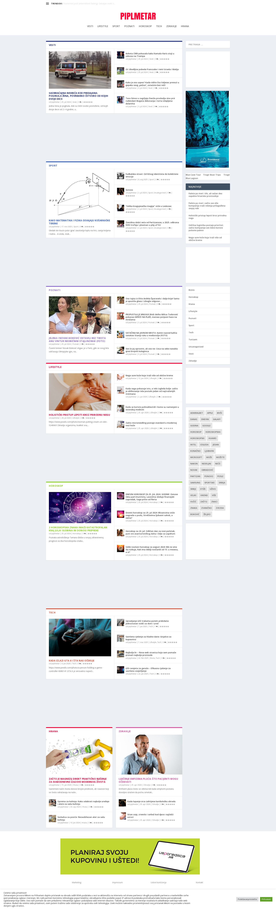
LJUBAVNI (209, 451)
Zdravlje (171, 26)
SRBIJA (222, 482)
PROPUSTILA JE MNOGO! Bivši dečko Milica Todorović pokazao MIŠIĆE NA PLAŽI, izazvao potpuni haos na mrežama (152, 317)
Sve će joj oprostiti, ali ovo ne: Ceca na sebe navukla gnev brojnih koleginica (152, 350)
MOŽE (209, 457)
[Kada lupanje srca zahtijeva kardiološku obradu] (122, 802)
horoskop (195, 432)
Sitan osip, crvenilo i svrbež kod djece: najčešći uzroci (150, 815)
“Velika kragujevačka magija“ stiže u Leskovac (149, 206)
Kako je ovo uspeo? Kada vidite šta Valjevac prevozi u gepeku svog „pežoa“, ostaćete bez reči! (152, 83)
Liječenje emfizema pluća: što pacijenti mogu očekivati (148, 780)
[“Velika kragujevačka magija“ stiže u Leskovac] (120, 207)
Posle (220, 476)
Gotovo (129, 189)
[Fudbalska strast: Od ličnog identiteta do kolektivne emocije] (120, 175)
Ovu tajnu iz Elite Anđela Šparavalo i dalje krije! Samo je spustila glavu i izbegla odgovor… (152, 300)
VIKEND (204, 495)
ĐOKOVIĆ (194, 514)
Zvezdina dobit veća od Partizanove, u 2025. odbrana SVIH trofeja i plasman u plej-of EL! (152, 223)
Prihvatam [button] (266, 899)
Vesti (90, 26)
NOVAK (193, 470)
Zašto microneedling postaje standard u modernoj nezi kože (151, 424)
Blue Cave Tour (193, 174)
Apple (210, 413)
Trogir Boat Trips (212, 174)
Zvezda (220, 508)
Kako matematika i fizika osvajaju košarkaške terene (79, 222)
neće (217, 463)
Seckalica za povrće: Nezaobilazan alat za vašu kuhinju (81, 818)
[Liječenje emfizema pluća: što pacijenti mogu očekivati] (149, 755)
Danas (193, 419)
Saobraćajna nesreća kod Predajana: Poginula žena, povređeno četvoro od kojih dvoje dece (78, 96)
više (214, 495)
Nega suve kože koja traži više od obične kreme (149, 375)
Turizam (193, 339)
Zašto (203, 501)
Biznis (152, 658)
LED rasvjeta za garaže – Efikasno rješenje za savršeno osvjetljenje (148, 669)
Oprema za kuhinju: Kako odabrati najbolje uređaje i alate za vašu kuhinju (83, 802)
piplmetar (56, 102)
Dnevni (205, 419)
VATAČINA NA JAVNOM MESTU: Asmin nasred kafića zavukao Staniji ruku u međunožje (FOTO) (151, 334)
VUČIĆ (193, 501)
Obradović (207, 470)
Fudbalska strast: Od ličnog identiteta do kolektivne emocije (152, 175)
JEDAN (216, 444)
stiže (203, 489)
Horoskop (145, 26)
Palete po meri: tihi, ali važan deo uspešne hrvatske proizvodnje (205, 194)
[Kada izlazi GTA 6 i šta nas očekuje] (80, 637)
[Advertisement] (114, 138)
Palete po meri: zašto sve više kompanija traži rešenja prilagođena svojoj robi (207, 206)
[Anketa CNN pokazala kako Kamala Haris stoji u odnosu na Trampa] (120, 55)
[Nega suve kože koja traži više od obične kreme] (120, 377)
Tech (159, 26)
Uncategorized (160, 193)
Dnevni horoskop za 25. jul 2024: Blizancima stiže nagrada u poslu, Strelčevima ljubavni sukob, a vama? (150, 515)
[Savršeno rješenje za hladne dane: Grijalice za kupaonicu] (120, 638)
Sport (116, 26)
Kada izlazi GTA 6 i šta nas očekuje (71, 660)
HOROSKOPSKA (213, 432)
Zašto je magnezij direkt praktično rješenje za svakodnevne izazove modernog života (78, 780)
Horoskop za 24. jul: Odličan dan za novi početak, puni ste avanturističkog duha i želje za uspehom (150, 532)
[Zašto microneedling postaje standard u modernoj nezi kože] (120, 424)
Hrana (185, 26)
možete (220, 457)
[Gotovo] (120, 191)
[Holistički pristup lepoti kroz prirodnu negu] (80, 392)
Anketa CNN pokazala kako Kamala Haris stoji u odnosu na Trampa (150, 54)
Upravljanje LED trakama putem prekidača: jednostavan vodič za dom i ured (147, 622)
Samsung (195, 482)
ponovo (208, 476)
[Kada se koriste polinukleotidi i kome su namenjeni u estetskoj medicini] (120, 408)
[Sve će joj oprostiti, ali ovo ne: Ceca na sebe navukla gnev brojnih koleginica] (120, 350)
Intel (193, 444)
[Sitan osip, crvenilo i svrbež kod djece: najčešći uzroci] (122, 816)
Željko (207, 514)
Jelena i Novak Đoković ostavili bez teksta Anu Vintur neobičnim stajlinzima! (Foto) (77, 340)
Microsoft (196, 457)
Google (206, 425)
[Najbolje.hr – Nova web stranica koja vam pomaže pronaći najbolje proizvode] (120, 654)
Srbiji (193, 489)
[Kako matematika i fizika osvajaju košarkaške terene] (80, 194)
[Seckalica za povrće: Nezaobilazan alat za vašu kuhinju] (52, 818)
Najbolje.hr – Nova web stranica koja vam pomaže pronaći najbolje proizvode (151, 653)
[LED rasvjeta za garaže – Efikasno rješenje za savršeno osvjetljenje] (120, 669)
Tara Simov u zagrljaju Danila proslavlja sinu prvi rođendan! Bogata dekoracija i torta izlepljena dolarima (150, 101)
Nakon (194, 463)
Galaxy (217, 419)
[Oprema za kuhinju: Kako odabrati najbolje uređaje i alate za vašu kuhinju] (52, 802)
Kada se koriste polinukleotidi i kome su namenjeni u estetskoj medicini (152, 408)
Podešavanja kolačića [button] (247, 899)
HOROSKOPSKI (197, 438)
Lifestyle (102, 26)
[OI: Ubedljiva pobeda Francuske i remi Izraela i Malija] (120, 70)
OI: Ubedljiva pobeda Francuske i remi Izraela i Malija (152, 69)
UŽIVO (213, 489)
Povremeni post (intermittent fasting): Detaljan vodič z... (89, 3)
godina (194, 425)
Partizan (195, 476)
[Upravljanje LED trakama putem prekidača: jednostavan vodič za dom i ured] (120, 622)
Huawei (212, 438)
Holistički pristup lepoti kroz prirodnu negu (79, 414)
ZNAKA (193, 508)
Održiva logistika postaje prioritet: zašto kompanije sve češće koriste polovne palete (206, 228)
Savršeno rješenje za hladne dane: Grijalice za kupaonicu (148, 638)
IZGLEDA (204, 444)
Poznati (129, 26)
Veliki (193, 495)
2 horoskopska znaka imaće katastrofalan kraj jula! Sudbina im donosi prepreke (78, 529)
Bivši (219, 413)
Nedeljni (206, 463)
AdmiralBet (196, 413)
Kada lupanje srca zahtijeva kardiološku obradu (151, 801)
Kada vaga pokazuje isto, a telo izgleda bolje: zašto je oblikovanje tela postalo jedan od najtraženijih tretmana (152, 391)
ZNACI (214, 501)
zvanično (206, 508)
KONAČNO (195, 451)
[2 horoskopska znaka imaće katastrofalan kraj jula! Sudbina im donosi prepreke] (80, 507)
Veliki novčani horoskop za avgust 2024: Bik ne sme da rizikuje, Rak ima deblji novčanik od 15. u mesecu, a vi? (152, 549)
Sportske (209, 482)
